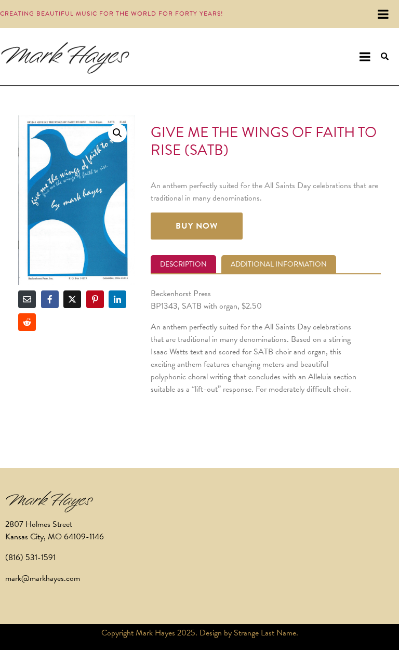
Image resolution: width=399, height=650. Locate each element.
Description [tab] (183, 264)
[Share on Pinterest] (95, 299)
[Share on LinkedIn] (117, 299)
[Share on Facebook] (50, 299)
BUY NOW (197, 226)
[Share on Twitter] (72, 299)
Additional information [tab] (279, 264)
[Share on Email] (27, 299)
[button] (117, 133)
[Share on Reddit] (27, 322)
